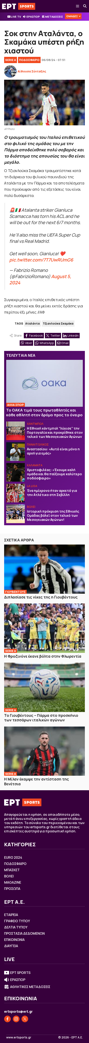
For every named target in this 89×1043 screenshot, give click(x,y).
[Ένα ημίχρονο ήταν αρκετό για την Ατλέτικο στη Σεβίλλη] (15, 493)
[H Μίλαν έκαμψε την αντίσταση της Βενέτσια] (44, 751)
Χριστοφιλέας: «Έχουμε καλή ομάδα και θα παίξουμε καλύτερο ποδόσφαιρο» (54, 474)
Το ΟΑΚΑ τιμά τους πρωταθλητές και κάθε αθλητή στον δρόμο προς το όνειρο (44, 412)
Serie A (10, 60)
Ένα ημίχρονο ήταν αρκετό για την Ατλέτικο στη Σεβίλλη (52, 492)
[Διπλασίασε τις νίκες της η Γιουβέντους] (44, 569)
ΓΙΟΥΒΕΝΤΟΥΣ (15, 592)
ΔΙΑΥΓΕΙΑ (11, 946)
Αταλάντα (32, 323)
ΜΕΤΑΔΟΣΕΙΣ (54, 16)
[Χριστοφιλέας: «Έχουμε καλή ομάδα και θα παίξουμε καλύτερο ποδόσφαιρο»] (15, 472)
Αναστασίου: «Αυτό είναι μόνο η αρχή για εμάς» (53, 451)
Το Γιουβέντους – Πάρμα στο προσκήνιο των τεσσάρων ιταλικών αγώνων (41, 718)
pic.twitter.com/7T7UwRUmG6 (41, 260)
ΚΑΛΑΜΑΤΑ (34, 465)
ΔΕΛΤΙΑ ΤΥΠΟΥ (16, 927)
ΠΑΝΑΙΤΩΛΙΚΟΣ (38, 444)
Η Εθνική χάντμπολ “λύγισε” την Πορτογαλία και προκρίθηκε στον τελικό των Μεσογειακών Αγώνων (55, 432)
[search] (85, 6)
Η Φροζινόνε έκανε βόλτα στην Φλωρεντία (42, 656)
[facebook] (7, 1019)
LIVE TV (16, 16)
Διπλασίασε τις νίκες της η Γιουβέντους (41, 597)
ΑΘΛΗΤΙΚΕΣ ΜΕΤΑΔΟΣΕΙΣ (30, 986)
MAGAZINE (12, 882)
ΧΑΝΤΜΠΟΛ (35, 424)
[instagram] (16, 1019)
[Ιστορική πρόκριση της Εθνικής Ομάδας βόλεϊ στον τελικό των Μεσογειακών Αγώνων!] (15, 513)
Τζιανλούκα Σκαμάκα (58, 323)
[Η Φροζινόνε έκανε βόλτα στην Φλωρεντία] (44, 628)
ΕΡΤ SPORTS (20, 972)
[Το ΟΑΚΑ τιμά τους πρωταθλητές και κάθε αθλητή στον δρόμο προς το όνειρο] (44, 383)
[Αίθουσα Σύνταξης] (10, 71)
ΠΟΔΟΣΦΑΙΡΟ (29, 60)
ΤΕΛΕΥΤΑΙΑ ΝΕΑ (20, 355)
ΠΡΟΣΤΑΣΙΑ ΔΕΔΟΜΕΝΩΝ (24, 933)
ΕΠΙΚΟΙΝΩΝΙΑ (14, 939)
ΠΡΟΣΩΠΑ (12, 888)
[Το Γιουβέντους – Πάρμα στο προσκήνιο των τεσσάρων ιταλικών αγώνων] (44, 687)
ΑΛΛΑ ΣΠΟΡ (15, 405)
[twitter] (25, 1019)
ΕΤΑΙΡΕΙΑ (11, 914)
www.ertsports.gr (18, 1037)
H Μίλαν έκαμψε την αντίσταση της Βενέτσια (36, 781)
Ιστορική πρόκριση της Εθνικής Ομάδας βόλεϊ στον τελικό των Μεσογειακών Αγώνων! (53, 515)
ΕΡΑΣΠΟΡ (33, 16)
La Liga (32, 486)
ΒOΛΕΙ (31, 507)
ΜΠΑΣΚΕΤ (12, 870)
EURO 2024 (13, 857)
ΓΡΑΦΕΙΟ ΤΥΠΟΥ (17, 921)
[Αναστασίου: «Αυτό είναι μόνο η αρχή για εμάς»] (15, 451)
